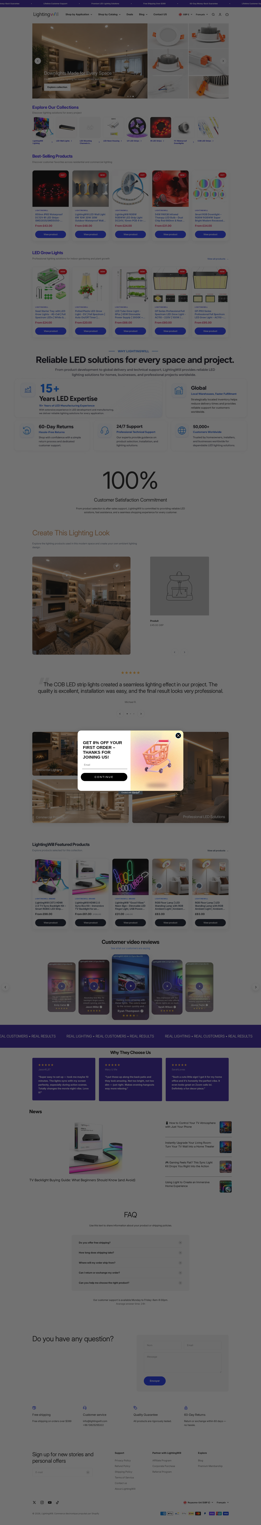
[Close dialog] (178, 735)
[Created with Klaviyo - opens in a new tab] (130, 792)
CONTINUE (104, 776)
